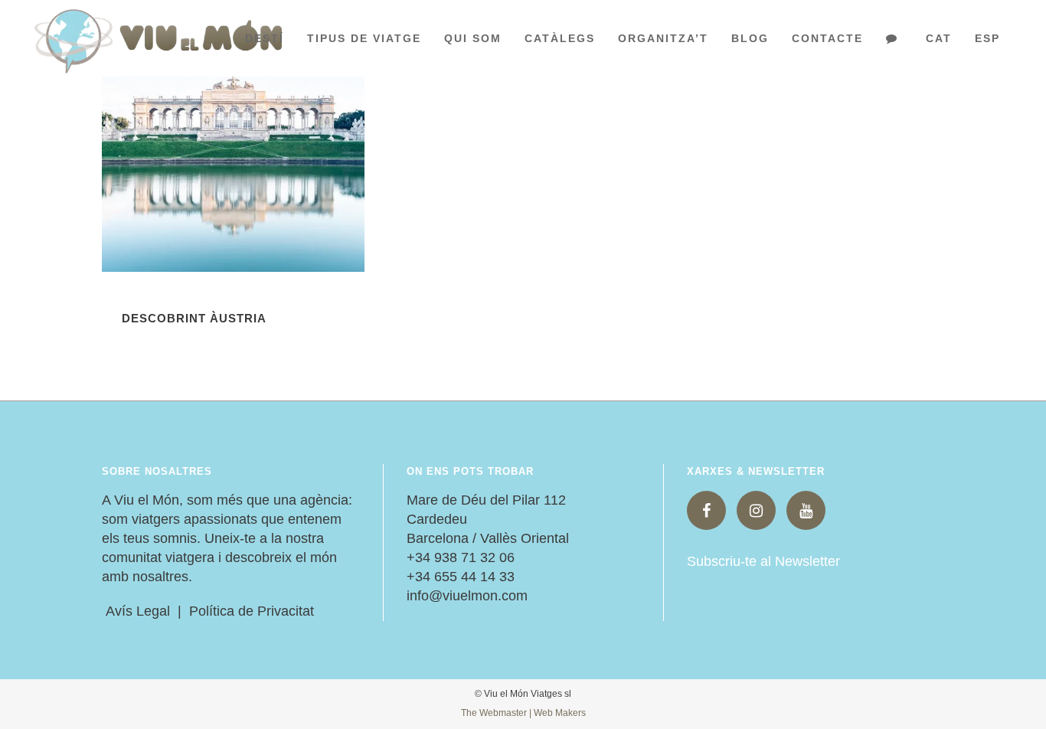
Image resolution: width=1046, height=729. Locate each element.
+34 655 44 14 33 (461, 576)
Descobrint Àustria (194, 318)
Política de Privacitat (251, 611)
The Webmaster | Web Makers (523, 713)
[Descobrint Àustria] (233, 153)
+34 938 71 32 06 (461, 557)
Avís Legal (136, 611)
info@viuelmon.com (467, 595)
